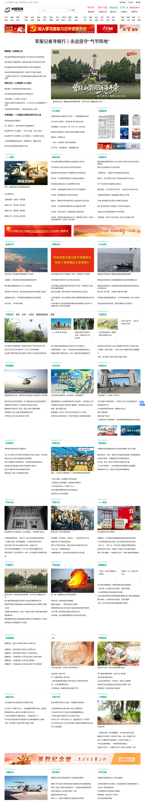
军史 (113, 17)
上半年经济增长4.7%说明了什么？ (63, 486)
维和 (90, 17)
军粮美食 (102, 651)
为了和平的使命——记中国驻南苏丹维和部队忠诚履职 (116, 490)
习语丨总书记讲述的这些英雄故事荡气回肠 (112, 618)
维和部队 (102, 443)
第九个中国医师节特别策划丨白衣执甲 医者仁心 (114, 753)
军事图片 (10, 568)
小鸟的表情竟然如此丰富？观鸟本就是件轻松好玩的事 (116, 545)
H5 (139, 17)
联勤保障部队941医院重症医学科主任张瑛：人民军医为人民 (72, 401)
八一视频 (10, 157)
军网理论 (10, 443)
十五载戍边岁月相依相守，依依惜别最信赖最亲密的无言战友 (118, 419)
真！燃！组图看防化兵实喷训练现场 (63, 598)
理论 (6, 20)
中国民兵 (124, 12)
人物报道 (102, 710)
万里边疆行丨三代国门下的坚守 (108, 395)
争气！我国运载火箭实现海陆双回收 (17, 187)
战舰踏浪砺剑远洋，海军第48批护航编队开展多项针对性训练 (26, 395)
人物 (128, 20)
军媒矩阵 (102, 110)
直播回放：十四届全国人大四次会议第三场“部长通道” (23, 694)
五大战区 (102, 244)
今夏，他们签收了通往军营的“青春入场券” (112, 357)
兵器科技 (10, 789)
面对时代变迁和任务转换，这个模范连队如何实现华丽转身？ (26, 401)
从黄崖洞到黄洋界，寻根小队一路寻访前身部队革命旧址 (24, 541)
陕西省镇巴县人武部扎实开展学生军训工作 (20, 749)
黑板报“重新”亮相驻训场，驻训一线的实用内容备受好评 (70, 353)
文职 (107, 17)
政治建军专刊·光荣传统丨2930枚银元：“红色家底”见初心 (25, 535)
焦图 (17, 17)
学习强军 (56, 110)
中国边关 (102, 365)
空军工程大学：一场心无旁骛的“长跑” (130, 333)
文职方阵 (56, 710)
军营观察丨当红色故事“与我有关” (109, 701)
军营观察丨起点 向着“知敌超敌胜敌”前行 (19, 412)
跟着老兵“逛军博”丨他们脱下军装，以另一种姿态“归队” (116, 749)
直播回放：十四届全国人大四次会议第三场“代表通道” (23, 701)
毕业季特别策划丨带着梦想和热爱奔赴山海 (107, 333)
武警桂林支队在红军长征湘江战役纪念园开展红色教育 (70, 611)
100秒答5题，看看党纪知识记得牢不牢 (64, 701)
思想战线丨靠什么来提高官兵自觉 (16, 497)
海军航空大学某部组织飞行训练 (16, 626)
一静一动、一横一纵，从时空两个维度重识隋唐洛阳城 (116, 549)
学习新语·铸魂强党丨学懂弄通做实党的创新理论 (114, 600)
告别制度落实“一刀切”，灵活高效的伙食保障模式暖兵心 (70, 349)
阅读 (90, 20)
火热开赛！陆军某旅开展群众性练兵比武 (65, 615)
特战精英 (10, 365)
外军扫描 (102, 789)
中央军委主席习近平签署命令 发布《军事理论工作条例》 (71, 274)
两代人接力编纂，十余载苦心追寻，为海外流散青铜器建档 (118, 556)
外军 (107, 20)
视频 (32, 20)
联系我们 (123, 2)
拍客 (57, 20)
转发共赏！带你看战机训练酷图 (62, 604)
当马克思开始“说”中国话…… (107, 535)
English (130, 2)
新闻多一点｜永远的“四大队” (129, 587)
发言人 (63, 20)
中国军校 (102, 314)
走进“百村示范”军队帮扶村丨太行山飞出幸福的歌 (22, 349)
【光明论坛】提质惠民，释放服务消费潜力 (66, 482)
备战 (38, 17)
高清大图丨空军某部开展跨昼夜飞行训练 (19, 274)
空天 (102, 20)
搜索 (73, 10)
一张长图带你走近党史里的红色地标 (110, 607)
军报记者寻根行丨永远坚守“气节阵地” (72, 41)
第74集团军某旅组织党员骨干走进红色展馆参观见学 (23, 604)
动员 (102, 17)
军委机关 (56, 244)
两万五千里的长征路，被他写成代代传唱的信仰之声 (69, 549)
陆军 (44, 17)
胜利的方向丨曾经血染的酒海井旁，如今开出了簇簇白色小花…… (25, 599)
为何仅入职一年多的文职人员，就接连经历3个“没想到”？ (71, 757)
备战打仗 (10, 244)
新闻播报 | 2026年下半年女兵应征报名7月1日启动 (68, 412)
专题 (138, 20)
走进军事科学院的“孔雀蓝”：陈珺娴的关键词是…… (69, 740)
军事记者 (124, 7)
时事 (17, 20)
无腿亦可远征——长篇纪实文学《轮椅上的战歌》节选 (116, 760)
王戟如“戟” (101, 740)
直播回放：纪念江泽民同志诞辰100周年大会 (20, 681)
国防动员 (10, 710)
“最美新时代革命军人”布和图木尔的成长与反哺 (21, 405)
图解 (51, 20)
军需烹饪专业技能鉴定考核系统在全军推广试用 (114, 698)
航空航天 (56, 789)
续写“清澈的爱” (102, 412)
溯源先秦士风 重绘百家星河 (60, 545)
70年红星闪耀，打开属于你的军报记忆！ (65, 681)
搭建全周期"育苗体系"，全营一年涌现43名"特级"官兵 (83, 335)
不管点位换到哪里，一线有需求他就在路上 (112, 757)
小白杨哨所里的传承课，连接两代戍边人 (111, 408)
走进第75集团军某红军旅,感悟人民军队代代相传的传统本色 (25, 353)
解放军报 (92, 7)
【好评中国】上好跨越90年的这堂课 (64, 479)
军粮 (122, 20)
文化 (85, 20)
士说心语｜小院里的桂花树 (60, 552)
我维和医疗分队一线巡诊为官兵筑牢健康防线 (113, 493)
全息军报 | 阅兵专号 (58, 687)
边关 (96, 17)
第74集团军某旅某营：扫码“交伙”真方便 (111, 687)
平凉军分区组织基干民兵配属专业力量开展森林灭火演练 (24, 757)
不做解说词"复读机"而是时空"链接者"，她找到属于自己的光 (72, 405)
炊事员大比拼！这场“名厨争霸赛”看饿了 (111, 681)
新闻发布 (56, 157)
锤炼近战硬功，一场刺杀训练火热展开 (64, 608)
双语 (133, 20)
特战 (76, 20)
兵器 (96, 20)
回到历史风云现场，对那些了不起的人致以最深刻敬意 (116, 552)
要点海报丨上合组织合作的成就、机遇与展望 (113, 614)
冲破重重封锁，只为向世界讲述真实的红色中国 (67, 556)
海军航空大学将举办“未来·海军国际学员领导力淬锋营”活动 (118, 346)
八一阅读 (102, 505)
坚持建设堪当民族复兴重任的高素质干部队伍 (20, 490)
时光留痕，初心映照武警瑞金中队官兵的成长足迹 (68, 619)
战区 (32, 17)
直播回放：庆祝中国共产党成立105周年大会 (20, 687)
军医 (128, 17)
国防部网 (91, 12)
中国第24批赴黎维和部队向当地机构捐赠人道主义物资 (116, 473)
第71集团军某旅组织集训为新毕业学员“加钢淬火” (68, 346)
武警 (76, 17)
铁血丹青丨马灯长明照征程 (60, 535)
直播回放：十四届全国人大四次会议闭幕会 (20, 698)
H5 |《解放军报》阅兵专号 (60, 690)
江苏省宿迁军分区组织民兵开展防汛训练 (19, 740)
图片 (44, 20)
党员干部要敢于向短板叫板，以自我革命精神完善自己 (24, 486)
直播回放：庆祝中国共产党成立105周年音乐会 (21, 690)
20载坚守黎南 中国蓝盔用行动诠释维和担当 (113, 482)
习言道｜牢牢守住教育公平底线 (107, 587)
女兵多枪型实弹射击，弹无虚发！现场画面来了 (67, 395)
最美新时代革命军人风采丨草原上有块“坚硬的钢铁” (23, 408)
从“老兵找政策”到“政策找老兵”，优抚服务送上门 (22, 753)
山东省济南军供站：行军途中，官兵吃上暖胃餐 (114, 694)
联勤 (69, 17)
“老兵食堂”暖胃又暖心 (105, 690)
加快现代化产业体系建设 (59, 493)
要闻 (12, 17)
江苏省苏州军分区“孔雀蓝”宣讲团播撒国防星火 (67, 749)
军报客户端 (102, 12)
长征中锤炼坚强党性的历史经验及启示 (64, 490)
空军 (57, 17)
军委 (26, 17)
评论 (12, 20)
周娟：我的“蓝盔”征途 (58, 408)
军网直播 (10, 651)
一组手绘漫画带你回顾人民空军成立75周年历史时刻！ (70, 694)
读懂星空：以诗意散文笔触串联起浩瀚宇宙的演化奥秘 (116, 541)
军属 (122, 17)
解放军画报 (103, 7)
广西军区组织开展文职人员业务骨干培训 (65, 753)
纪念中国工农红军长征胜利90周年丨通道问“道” (21, 549)
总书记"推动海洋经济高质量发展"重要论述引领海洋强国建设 (118, 611)
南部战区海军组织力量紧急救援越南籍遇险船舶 (114, 274)
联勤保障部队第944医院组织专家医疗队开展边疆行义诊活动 (26, 622)
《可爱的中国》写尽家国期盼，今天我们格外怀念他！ (24, 545)
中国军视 (134, 12)
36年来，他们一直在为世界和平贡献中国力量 (113, 486)
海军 (51, 17)
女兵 (85, 17)
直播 (38, 20)
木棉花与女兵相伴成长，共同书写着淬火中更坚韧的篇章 (71, 416)
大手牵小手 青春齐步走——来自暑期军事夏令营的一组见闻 (25, 746)
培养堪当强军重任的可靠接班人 (16, 473)
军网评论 (56, 443)
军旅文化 (56, 505)
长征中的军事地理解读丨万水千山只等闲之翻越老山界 (24, 552)
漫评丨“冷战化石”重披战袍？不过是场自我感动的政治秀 (70, 473)
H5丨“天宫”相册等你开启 (59, 698)
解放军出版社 (135, 7)
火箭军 (63, 17)
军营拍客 (56, 568)
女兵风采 (56, 365)
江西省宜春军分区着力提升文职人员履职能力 (67, 746)
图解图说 (102, 568)
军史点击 (10, 505)
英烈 (69, 20)
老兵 (113, 20)
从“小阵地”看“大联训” (59, 332)
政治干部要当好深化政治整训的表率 (17, 493)
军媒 (133, 17)
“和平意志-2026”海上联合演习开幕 (17, 416)
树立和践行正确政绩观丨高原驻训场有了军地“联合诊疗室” (25, 346)
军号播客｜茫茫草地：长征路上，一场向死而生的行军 (70, 541)
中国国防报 (113, 7)
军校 (26, 20)
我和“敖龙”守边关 (103, 416)
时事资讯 (102, 157)
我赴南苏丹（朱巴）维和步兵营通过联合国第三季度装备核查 (118, 479)
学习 (6, 17)
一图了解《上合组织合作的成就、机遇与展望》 (114, 603)
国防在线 (113, 12)
